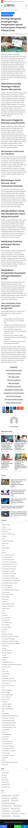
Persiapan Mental (6, 666)
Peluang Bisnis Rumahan (8, 662)
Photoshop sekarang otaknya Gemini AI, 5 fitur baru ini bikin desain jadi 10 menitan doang (18, 513)
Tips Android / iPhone (7, 741)
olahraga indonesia (6, 810)
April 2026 (4, 777)
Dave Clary (5, 34)
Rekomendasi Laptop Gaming (9, 680)
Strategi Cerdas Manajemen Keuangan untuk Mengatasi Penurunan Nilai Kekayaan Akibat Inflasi (21, 465)
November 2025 (6, 786)
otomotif (4, 655)
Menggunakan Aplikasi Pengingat (10, 641)
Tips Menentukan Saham (8, 748)
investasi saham (14, 800)
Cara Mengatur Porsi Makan (8, 576)
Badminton (4, 536)
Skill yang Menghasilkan (7, 708)
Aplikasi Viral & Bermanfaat (8, 534)
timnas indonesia (16, 816)
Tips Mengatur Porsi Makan (8, 750)
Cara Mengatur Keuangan (12, 9)
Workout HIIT (5, 764)
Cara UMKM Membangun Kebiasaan (10, 589)
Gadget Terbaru (6, 608)
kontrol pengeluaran (14, 380)
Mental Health (5, 645)
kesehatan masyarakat (6, 805)
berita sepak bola (5, 798)
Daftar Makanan (6, 596)
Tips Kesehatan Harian (7, 743)
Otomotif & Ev (5, 657)
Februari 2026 (5, 782)
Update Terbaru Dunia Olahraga (9, 762)
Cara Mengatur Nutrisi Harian (9, 573)
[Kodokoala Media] (10, 5)
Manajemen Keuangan (7, 15)
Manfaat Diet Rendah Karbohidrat (10, 636)
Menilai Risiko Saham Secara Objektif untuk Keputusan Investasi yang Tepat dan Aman (18, 492)
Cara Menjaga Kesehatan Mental (10, 583)
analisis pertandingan (6, 795)
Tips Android (5, 739)
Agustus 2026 (5, 772)
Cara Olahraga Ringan (7, 585)
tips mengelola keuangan (14, 403)
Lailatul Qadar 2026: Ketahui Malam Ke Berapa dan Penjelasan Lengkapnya (18, 500)
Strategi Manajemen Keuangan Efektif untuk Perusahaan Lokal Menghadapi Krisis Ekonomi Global (7, 446)
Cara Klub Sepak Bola (7, 557)
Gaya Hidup (5, 615)
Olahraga (4, 648)
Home (3, 9)
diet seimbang (14, 798)
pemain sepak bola (16, 810)
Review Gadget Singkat (7, 694)
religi (3, 687)
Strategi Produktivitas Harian (9, 727)
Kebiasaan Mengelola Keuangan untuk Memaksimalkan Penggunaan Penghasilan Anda (21, 446)
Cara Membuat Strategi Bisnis (9, 562)
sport (3, 711)
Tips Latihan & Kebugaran (8, 746)
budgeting (14, 367)
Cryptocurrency (6, 592)
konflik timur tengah (15, 808)
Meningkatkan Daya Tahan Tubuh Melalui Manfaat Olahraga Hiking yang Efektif (12, 507)
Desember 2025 (6, 784)
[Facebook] (3, 408)
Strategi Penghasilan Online (8, 725)
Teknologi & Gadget (6, 734)
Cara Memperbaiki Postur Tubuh (9, 564)
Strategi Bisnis (5, 713)
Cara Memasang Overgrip (8, 559)
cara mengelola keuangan (14, 370)
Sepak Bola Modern (6, 704)
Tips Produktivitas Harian (8, 755)
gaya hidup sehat (5, 800)
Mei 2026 (4, 775)
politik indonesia (14, 813)
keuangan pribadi (14, 377)
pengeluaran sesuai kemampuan (14, 393)
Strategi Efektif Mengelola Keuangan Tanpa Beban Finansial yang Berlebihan (7, 464)
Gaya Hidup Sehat (6, 617)
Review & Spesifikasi (7, 690)
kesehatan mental (17, 805)
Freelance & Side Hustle (8, 606)
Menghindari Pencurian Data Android (11, 643)
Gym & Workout (5, 620)
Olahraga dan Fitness (7, 652)
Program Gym (5, 676)
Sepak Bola (4, 701)
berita (3, 538)
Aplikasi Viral (5, 531)
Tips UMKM (5, 757)
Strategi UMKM (5, 729)
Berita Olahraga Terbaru (8, 541)
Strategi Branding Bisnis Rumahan (10, 715)
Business (4, 552)
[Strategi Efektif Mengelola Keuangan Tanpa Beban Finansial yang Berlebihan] (7, 457)
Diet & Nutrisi (5, 599)
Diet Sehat (4, 601)
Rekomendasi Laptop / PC (8, 678)
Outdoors (4, 659)
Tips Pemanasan (6, 753)
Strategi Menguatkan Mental (9, 722)
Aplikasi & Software (6, 529)
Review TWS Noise (6, 697)
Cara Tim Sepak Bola (7, 587)
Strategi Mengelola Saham (8, 720)
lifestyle (4, 631)
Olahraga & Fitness (6, 650)
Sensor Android (5, 699)
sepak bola (22, 813)
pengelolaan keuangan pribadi (14, 390)
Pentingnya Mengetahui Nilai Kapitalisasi (11, 664)
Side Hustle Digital (6, 706)
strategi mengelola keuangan (14, 399)
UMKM (3, 760)
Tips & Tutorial (5, 736)
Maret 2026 (5, 779)
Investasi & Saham (6, 627)
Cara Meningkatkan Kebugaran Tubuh (11, 580)
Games (3, 613)
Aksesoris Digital (6, 524)
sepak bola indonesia (6, 816)
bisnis (3, 545)
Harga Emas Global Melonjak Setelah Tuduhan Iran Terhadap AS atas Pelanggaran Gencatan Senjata (18, 483)
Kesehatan (4, 629)
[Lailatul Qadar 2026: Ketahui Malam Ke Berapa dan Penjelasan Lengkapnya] (5, 501)
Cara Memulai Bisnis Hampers (9, 566)
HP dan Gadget (5, 624)
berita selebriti (16, 795)
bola (3, 550)
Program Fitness (6, 673)
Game (3, 610)
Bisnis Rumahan (6, 548)
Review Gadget (5, 692)
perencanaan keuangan (14, 396)
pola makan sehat (5, 813)
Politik (3, 669)
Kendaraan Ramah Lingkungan (8, 803)
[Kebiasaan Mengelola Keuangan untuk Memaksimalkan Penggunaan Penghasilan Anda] (21, 438)
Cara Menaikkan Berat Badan (9, 569)
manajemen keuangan (14, 386)
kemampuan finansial (14, 373)
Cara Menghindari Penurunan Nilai (10, 578)
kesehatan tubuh (5, 808)
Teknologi (4, 732)
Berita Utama (5, 543)
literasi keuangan (14, 383)
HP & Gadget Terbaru (7, 622)
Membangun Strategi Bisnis (8, 638)
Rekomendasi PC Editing (8, 685)
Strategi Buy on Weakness (8, 718)
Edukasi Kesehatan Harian (8, 603)
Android (4, 527)
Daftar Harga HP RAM (7, 594)
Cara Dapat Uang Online (8, 555)
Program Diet (5, 671)
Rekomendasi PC (6, 683)
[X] (7, 408)
